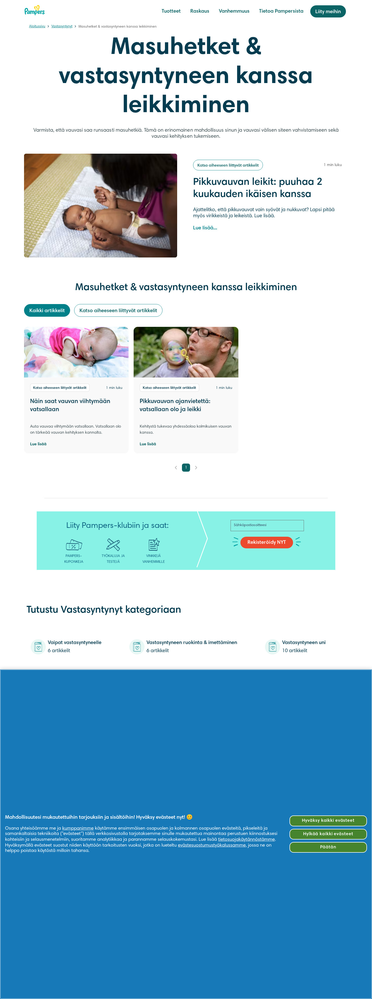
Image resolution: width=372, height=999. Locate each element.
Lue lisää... (205, 228)
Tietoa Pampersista (281, 11)
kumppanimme (78, 828)
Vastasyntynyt (61, 26)
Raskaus (199, 11)
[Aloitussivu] (34, 10)
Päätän (328, 847)
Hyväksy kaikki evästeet (328, 820)
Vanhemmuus (234, 11)
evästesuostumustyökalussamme (212, 845)
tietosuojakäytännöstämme (246, 839)
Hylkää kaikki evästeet (328, 834)
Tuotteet (171, 11)
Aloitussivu (37, 26)
